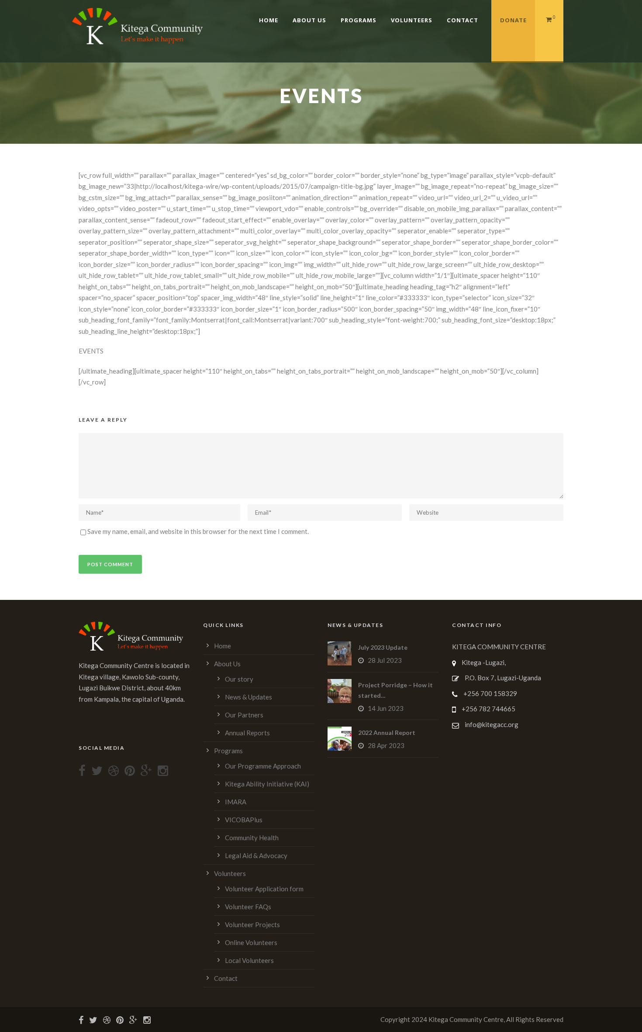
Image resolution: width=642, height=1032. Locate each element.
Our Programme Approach (263, 766)
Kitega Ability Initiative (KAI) (267, 784)
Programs (358, 20)
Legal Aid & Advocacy (256, 855)
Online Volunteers (251, 942)
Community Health (252, 838)
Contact (462, 20)
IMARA (235, 802)
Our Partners (244, 715)
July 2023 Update (382, 647)
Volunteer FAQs (248, 907)
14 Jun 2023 (386, 708)
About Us (309, 20)
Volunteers (411, 20)
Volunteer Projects (252, 924)
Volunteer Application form (264, 889)
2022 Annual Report (386, 732)
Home (268, 20)
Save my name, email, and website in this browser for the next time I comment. (198, 531)
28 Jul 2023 (385, 660)
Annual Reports (247, 733)
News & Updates (248, 697)
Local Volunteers (249, 960)
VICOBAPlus (243, 820)
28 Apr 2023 (386, 745)
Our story (239, 679)
